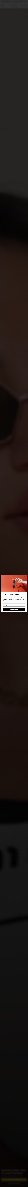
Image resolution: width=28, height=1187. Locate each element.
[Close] (24, 576)
